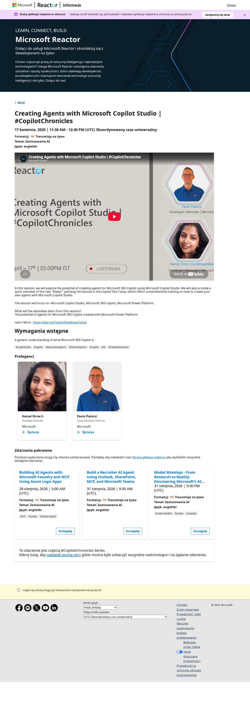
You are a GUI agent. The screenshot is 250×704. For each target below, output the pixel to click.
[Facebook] (19, 608)
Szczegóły (65, 531)
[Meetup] (28, 608)
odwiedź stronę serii (64, 554)
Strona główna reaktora (149, 457)
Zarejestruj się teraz (217, 14)
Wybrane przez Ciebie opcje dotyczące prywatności (191, 651)
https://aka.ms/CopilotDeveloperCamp (60, 322)
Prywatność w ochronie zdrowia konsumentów (189, 670)
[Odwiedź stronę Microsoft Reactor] (47, 5)
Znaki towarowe (188, 610)
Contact (182, 605)
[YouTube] (46, 608)
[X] (37, 608)
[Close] (245, 15)
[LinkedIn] (55, 608)
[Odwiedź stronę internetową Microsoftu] (23, 5)
